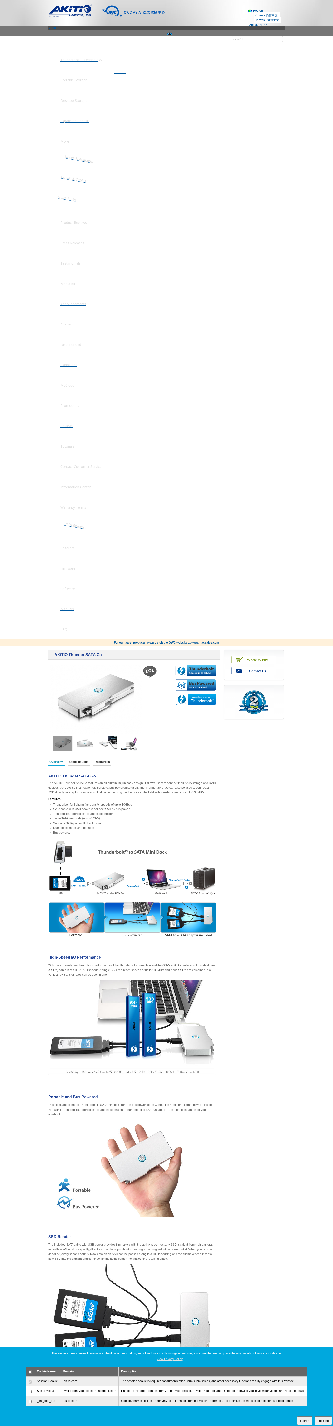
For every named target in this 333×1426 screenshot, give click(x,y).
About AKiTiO (258, 25)
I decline (323, 1420)
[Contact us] (254, 670)
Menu (52, 28)
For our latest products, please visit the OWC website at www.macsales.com (166, 642)
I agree (304, 1420)
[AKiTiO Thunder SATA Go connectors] (85, 743)
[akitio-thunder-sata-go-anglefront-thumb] (62, 743)
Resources (102, 762)
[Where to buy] (254, 659)
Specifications (79, 762)
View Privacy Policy (170, 1359)
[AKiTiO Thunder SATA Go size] (107, 743)
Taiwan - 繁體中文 (267, 20)
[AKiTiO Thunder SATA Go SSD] (129, 743)
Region (258, 10)
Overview (56, 762)
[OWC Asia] (133, 10)
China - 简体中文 (266, 15)
